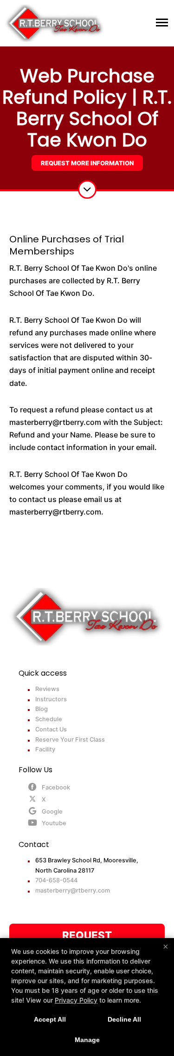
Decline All (124, 1019)
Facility (45, 749)
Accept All (50, 1019)
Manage (87, 1039)
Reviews (47, 688)
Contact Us (51, 729)
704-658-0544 (56, 880)
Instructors (51, 699)
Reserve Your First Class (70, 739)
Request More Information (87, 163)
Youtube (54, 823)
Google (52, 811)
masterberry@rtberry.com (72, 890)
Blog (41, 708)
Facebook (56, 787)
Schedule (48, 719)
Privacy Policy (76, 1000)
